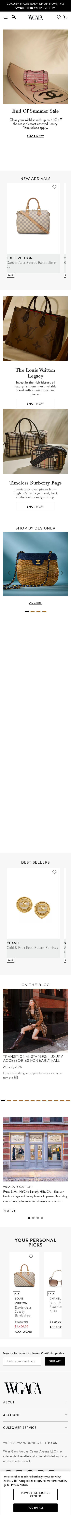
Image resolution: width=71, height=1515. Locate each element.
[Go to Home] (23, 1387)
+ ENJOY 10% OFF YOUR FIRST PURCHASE (35, 5)
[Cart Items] (65, 17)
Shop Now (35, 404)
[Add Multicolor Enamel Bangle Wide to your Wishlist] (51, 743)
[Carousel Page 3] (38, 611)
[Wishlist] (59, 17)
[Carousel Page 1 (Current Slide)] (27, 611)
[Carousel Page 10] (56, 1100)
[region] (35, 1493)
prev (9, 573)
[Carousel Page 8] (44, 1100)
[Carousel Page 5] (27, 1100)
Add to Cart (23, 1331)
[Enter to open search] (13, 17)
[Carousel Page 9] (50, 1100)
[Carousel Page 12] (68, 1100)
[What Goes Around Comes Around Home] (35, 17)
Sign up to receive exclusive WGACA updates (33, 1353)
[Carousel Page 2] (33, 611)
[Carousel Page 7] (38, 1100)
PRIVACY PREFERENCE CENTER (35, 1494)
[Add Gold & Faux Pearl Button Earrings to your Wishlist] (54, 872)
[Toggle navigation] (5, 17)
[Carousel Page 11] (62, 1100)
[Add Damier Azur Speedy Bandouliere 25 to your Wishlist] (54, 187)
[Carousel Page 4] (44, 611)
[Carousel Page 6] (33, 1100)
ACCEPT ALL (35, 1508)
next (62, 573)
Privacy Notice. (19, 1485)
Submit (55, 1361)
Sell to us (48, 1443)
